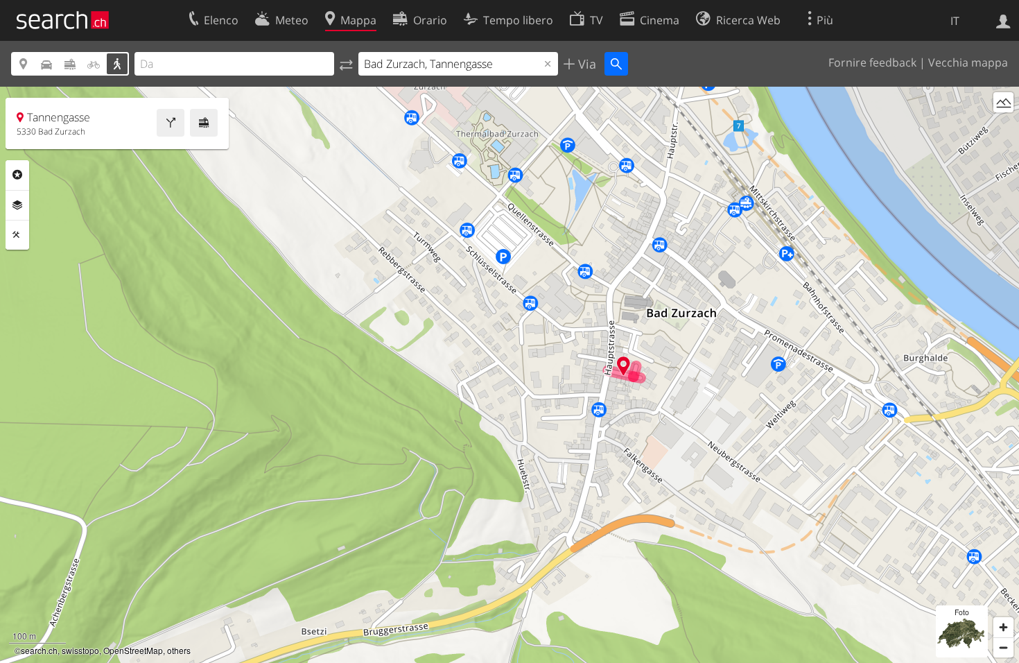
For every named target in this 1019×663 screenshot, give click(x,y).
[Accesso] (1003, 20)
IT (954, 20)
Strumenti (17, 235)
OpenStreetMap (133, 650)
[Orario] (204, 123)
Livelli (17, 205)
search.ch (39, 650)
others (179, 650)
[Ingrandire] (1003, 627)
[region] (509, 375)
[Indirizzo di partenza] (346, 64)
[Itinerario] (170, 123)
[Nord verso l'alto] (1003, 128)
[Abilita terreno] (1003, 102)
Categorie (17, 174)
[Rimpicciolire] (1003, 647)
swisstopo (80, 650)
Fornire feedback (872, 62)
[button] (623, 366)
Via (585, 63)
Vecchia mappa (968, 62)
